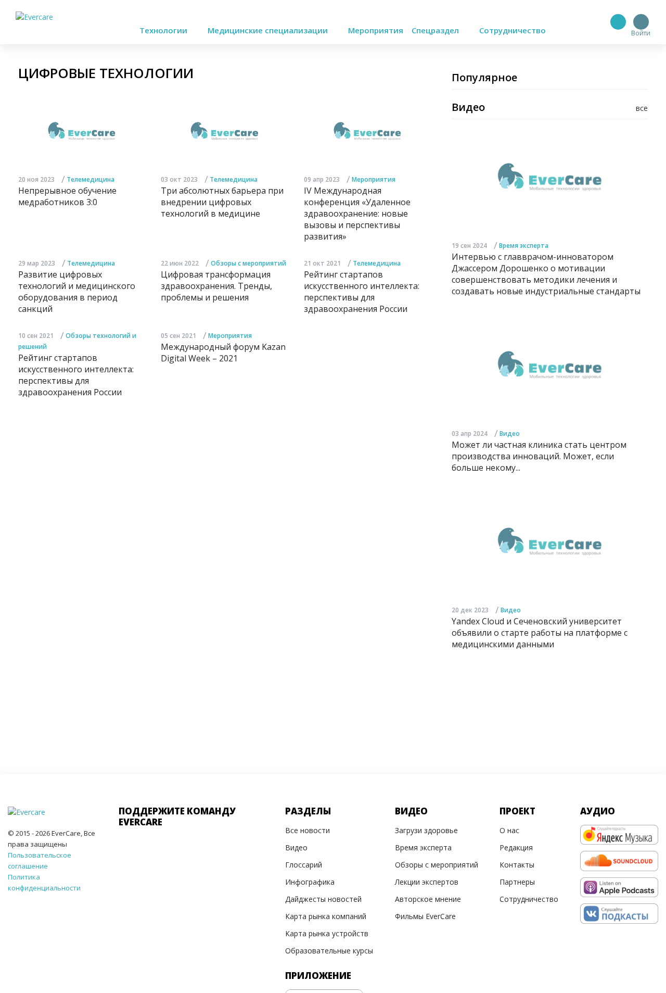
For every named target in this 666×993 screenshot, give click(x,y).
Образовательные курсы (329, 951)
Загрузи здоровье (426, 830)
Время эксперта (523, 245)
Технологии (164, 30)
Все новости (307, 830)
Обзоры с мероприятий (248, 263)
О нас (509, 830)
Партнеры (517, 882)
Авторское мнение (428, 899)
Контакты (516, 865)
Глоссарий (303, 865)
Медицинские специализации (269, 30)
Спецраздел (436, 30)
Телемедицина (90, 179)
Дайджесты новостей (323, 899)
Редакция (516, 847)
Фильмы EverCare (425, 916)
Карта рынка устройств (326, 933)
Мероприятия (375, 30)
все (642, 108)
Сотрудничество (512, 30)
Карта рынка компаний (325, 916)
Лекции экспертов (426, 882)
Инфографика (310, 882)
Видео (509, 433)
